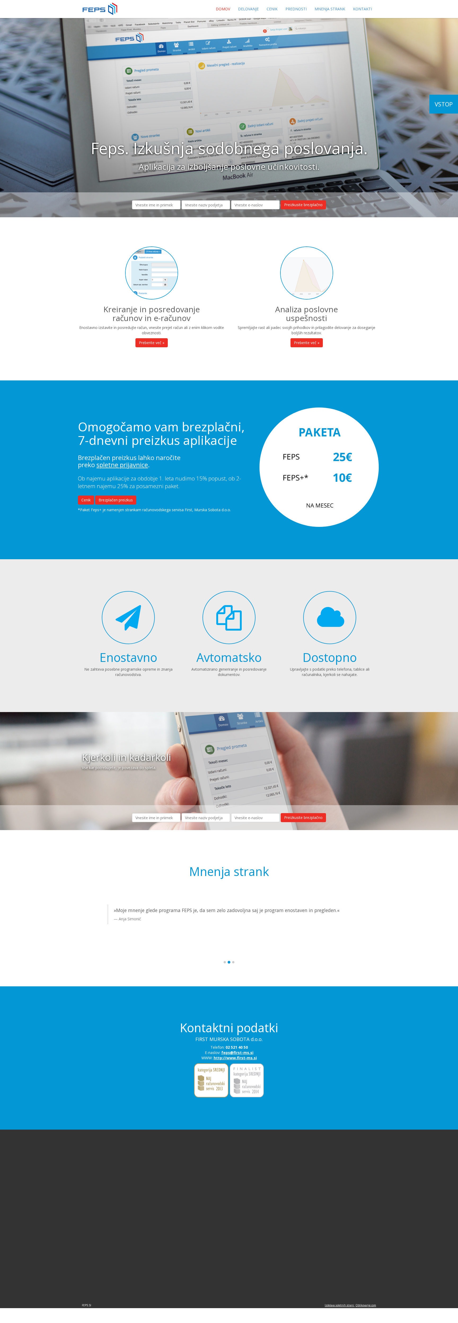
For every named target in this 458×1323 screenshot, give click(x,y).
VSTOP (444, 104)
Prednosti (296, 8)
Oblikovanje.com (365, 1305)
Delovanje (248, 8)
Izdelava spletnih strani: (340, 1305)
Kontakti (362, 8)
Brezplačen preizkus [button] (116, 499)
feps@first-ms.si (237, 1052)
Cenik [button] (86, 499)
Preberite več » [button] (151, 342)
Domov (223, 8)
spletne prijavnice (122, 464)
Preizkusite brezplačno (303, 204)
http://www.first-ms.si (235, 1057)
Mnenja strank (330, 8)
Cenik (272, 8)
